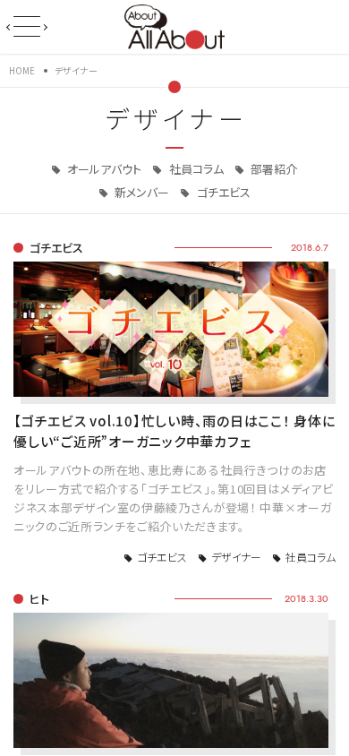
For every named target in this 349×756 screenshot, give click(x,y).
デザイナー (236, 556)
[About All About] (174, 25)
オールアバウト (102, 168)
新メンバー (140, 192)
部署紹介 (272, 168)
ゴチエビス (222, 192)
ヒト (39, 598)
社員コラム (195, 168)
